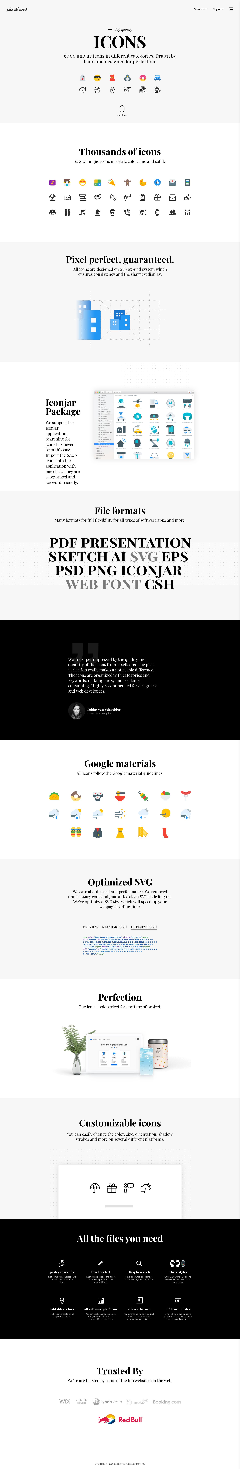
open (231, 9)
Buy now (218, 9)
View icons (201, 9)
